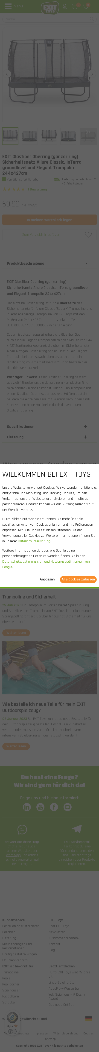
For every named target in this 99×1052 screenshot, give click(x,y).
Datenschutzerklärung (34, 541)
